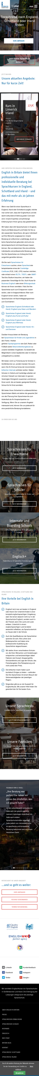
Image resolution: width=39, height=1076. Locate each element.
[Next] (34, 125)
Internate (5, 1029)
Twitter (8, 977)
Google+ (26, 977)
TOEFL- (24, 274)
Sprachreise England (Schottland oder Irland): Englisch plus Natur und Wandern (21, 307)
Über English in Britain (10, 1010)
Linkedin (9, 967)
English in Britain (5, 4)
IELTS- (18, 274)
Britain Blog (6, 1043)
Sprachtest (26, 265)
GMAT (33, 274)
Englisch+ (5, 1033)
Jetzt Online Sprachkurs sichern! (19, 60)
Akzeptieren (19, 1073)
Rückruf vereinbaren (19, 900)
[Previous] (5, 125)
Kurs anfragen (18, 41)
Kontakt (16, 6)
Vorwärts (36, 826)
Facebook (9, 972)
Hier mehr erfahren (24, 139)
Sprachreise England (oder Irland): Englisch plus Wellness (18, 321)
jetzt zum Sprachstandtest (19, 720)
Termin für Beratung (19, 907)
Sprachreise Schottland (11, 1052)
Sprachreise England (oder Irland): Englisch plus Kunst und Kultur (18, 314)
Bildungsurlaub (29, 283)
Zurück (2, 826)
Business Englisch (8, 283)
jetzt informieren (19, 468)
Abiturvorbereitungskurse (21, 346)
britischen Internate (9, 370)
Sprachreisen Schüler (10, 1024)
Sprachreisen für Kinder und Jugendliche (19, 337)
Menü (31, 6)
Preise (4, 1015)
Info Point (6, 1038)
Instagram (26, 972)
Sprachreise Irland (9, 1057)
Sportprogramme (14, 343)
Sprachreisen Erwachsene (12, 1019)
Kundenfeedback (29, 967)
